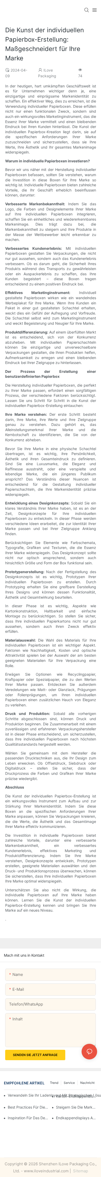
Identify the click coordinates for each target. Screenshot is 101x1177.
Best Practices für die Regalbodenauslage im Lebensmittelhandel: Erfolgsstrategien (28, 1107)
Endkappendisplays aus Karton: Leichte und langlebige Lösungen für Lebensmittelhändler (76, 1118)
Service (69, 1083)
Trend (54, 1083)
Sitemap (80, 1170)
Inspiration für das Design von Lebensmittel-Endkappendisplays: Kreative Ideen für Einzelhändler (28, 1118)
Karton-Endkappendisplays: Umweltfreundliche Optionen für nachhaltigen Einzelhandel (76, 1096)
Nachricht (87, 1083)
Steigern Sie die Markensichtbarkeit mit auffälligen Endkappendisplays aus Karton (76, 1107)
